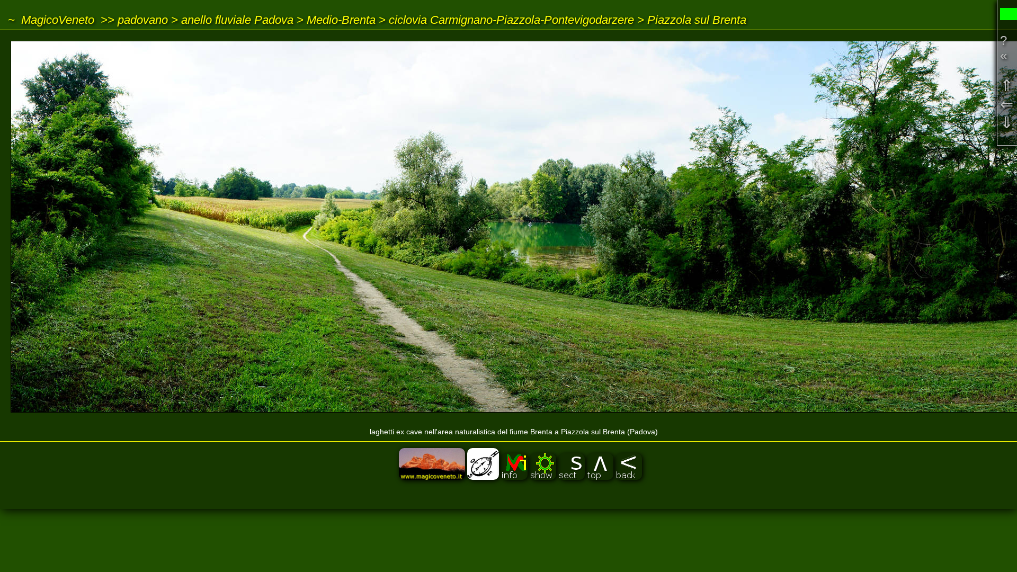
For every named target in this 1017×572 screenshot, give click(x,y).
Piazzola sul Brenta (696, 19)
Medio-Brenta (341, 19)
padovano (143, 19)
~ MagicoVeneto (51, 19)
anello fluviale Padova (237, 19)
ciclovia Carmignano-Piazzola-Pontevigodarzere (511, 19)
